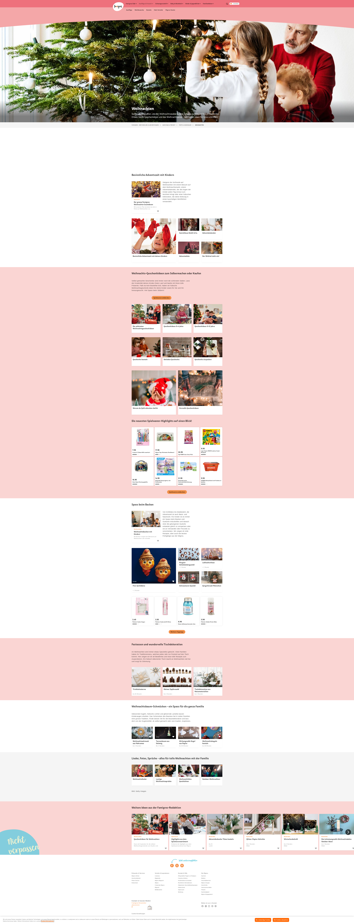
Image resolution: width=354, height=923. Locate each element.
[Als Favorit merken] (158, 211)
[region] (177, 920)
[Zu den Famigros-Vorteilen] (173, 581)
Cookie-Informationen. (47, 921)
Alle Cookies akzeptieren (281, 920)
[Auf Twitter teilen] (177, 865)
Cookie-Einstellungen (138, 913)
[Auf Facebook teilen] (172, 865)
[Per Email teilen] (182, 865)
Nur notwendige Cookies (263, 920)
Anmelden (235, 3)
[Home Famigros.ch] (118, 6)
